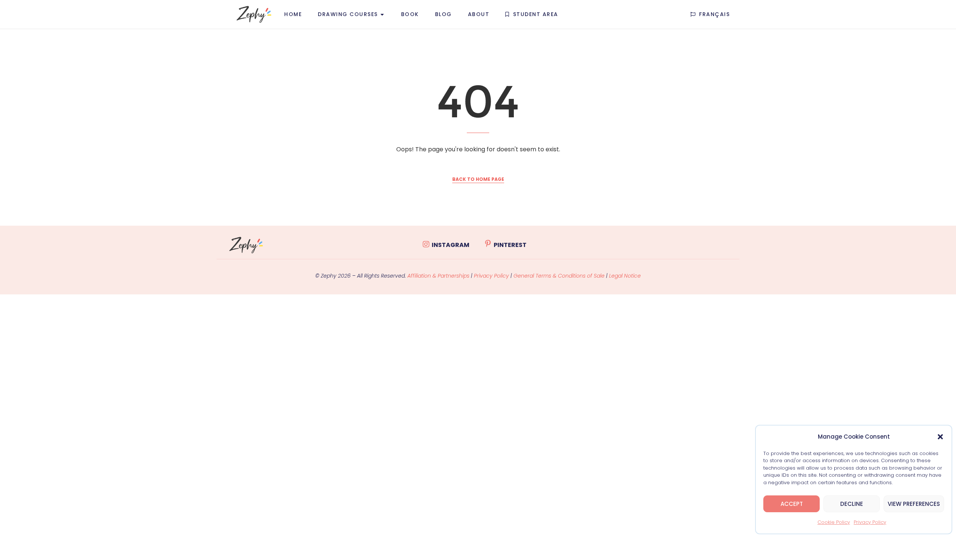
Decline (851, 504)
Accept (791, 504)
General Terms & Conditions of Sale (559, 275)
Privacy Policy (870, 522)
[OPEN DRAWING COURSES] (382, 14)
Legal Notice (625, 275)
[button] (940, 436)
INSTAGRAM (450, 245)
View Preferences (914, 504)
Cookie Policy (833, 522)
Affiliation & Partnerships (438, 275)
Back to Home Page (478, 179)
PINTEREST (510, 245)
